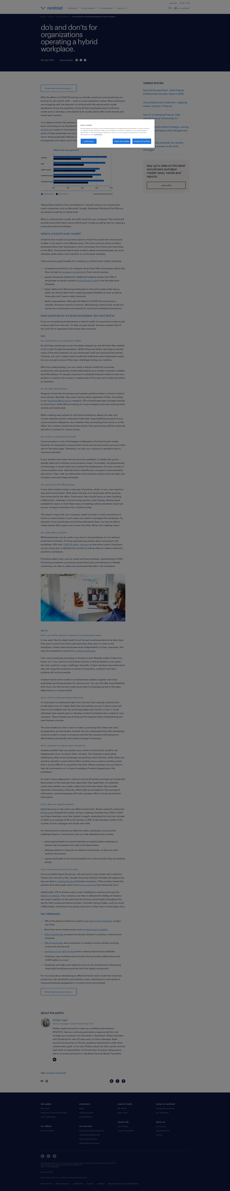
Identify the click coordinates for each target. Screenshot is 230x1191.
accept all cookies (142, 141)
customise (88, 141)
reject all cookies (121, 141)
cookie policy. (98, 134)
